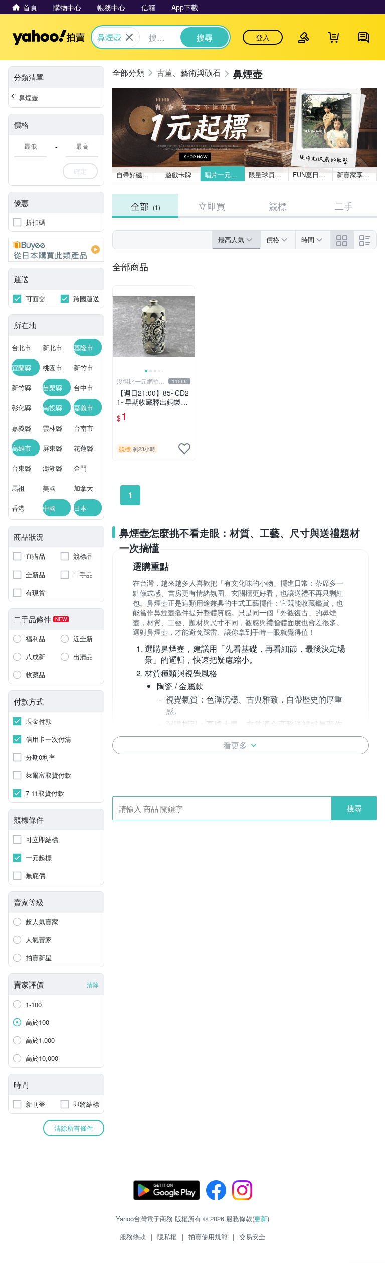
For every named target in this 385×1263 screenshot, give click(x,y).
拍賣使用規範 (208, 1236)
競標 (278, 205)
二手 (344, 205)
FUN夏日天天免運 (313, 174)
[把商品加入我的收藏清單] (184, 449)
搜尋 (354, 808)
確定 (80, 171)
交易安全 (252, 1236)
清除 (93, 984)
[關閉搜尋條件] (129, 37)
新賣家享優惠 (356, 174)
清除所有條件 (73, 1128)
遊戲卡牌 (178, 174)
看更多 (235, 745)
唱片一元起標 (224, 174)
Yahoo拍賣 (48, 37)
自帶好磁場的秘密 (136, 174)
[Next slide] (188, 326)
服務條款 (133, 1236)
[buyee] (56, 250)
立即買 (211, 205)
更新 (260, 1218)
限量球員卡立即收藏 (269, 174)
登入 (263, 37)
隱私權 (167, 1236)
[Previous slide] (119, 326)
